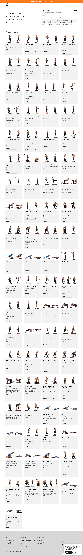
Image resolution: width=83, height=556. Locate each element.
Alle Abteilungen (8, 542)
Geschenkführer (24, 545)
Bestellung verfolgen (41, 537)
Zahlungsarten (39, 540)
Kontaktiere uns (24, 537)
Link (21, 19)
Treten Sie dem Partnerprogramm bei (28, 540)
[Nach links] (6, 1)
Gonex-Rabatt (8, 543)
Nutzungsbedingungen (9, 540)
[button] (70, 5)
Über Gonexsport (8, 537)
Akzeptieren (69, 552)
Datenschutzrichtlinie (69, 549)
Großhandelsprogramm (41, 542)
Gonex (11, 551)
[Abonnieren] (77, 538)
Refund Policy (39, 543)
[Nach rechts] (77, 1)
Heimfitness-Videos (25, 546)
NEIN (75, 552)
